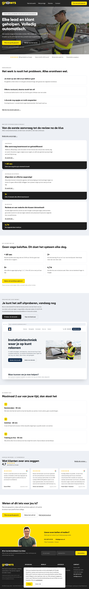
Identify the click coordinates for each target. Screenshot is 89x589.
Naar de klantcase (30, 317)
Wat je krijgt (41, 3)
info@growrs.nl (78, 576)
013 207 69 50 (48, 539)
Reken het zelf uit (29, 515)
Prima (29, 584)
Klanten (50, 3)
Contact (57, 3)
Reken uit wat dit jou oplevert (13, 281)
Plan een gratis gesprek (79, 3)
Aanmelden (81, 553)
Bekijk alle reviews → (80, 461)
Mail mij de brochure (45, 515)
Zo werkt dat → (9, 158)
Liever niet (38, 584)
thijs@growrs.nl (60, 539)
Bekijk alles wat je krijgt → (9, 136)
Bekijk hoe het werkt (30, 43)
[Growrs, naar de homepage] (9, 3)
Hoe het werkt (31, 3)
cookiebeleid (38, 580)
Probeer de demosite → (11, 317)
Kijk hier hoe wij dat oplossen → (11, 110)
